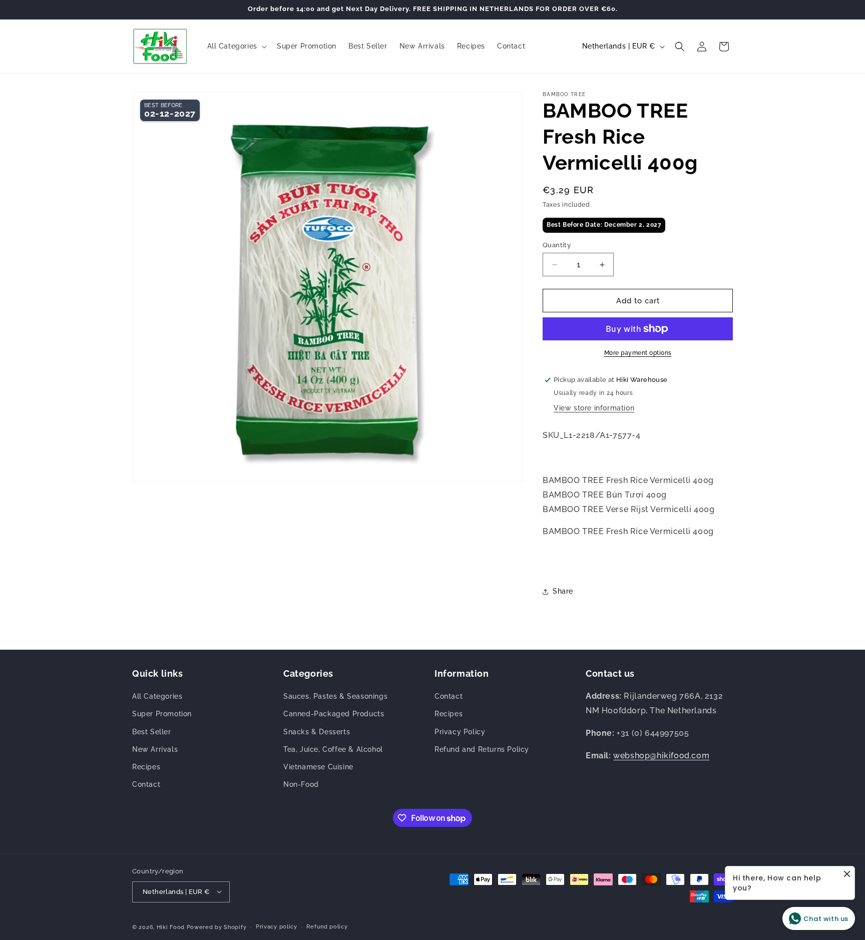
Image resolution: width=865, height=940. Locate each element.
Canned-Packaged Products (333, 714)
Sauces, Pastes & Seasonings (335, 697)
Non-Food (301, 785)
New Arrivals (155, 749)
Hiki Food (171, 926)
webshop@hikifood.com (661, 755)
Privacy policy (276, 926)
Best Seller (151, 732)
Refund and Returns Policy (482, 749)
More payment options (638, 352)
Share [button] (563, 591)
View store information (594, 408)
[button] (236, 46)
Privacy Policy (460, 732)
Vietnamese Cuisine (318, 767)
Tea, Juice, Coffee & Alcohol (333, 749)
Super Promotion (162, 714)
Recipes (146, 767)
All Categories (157, 697)
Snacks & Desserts (316, 732)
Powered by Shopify (217, 926)
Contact (146, 785)
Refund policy (326, 926)
